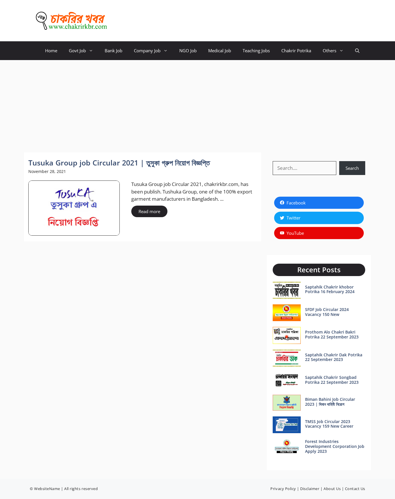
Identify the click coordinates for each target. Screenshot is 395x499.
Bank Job (113, 50)
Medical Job (219, 50)
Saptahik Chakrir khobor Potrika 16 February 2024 (330, 289)
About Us (332, 488)
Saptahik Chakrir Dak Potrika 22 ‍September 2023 (333, 357)
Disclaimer (309, 488)
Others (329, 50)
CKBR (122, 21)
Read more (149, 211)
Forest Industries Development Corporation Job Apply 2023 (334, 446)
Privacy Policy (283, 488)
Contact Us (355, 488)
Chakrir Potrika (296, 50)
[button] (357, 50)
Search (352, 168)
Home (51, 50)
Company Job (147, 50)
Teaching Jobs (256, 50)
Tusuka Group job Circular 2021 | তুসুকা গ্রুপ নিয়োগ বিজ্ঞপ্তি (119, 162)
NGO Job (188, 50)
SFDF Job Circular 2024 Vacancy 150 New (327, 312)
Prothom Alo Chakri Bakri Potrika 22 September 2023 (332, 334)
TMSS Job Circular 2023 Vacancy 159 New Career (329, 424)
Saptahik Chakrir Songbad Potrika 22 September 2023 (332, 380)
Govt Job (77, 50)
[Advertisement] (197, 103)
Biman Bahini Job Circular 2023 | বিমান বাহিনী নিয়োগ (330, 401)
